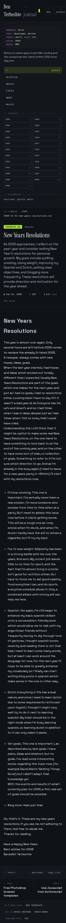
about (10, 84)
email (30, 199)
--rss (49, 11)
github (21, 199)
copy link (54, 872)
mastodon (9, 199)
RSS (26, 918)
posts (56, 70)
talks (10, 90)
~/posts (12, 211)
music (10, 104)
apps (9, 97)
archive (11, 77)
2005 (24, 211)
